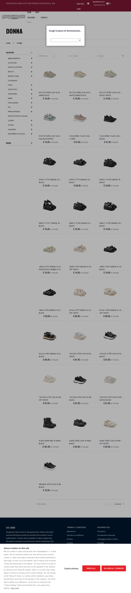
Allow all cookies (114, 568)
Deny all (91, 568)
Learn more (15, 588)
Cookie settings (71, 568)
